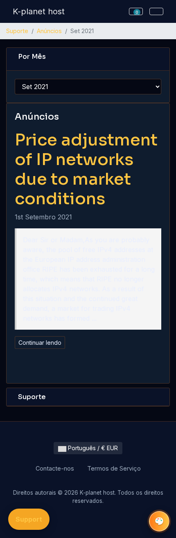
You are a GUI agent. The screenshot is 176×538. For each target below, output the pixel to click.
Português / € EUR (92, 447)
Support (29, 519)
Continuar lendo (39, 342)
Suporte (17, 30)
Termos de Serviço (114, 468)
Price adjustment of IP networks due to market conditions (86, 169)
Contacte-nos (55, 468)
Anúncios (49, 30)
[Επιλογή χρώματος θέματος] (159, 521)
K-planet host (39, 11)
